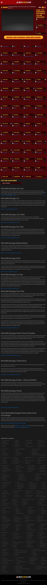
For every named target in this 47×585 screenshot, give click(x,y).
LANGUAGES (4, 442)
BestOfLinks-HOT (5, 521)
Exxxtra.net (40, 521)
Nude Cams (43, 563)
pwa (27, 445)
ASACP (23, 578)
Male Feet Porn (5, 485)
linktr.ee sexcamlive (30, 524)
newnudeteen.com (18, 518)
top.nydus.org (42, 470)
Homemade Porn (33, 560)
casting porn (31, 507)
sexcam (3, 533)
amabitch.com (42, 471)
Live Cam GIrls (25, 502)
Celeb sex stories (29, 446)
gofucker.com (29, 533)
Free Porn (17, 527)
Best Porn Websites (5, 511)
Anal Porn (44, 482)
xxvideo (3, 570)
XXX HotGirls (15, 460)
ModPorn (17, 450)
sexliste (3, 474)
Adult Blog (21, 478)
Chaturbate (16, 427)
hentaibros (15, 500)
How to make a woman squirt (41, 474)
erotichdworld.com (40, 492)
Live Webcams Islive (19, 565)
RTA (20, 578)
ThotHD (18, 482)
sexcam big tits (5, 479)
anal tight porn (43, 524)
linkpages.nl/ (4, 517)
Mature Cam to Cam (19, 471)
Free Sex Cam (43, 510)
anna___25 (4, 450)
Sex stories (4, 460)
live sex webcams (5, 453)
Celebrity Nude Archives (29, 520)
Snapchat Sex (4, 477)
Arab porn (18, 451)
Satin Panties (17, 570)
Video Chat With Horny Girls (21, 561)
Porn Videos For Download (18, 542)
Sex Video (18, 510)
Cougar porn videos (36, 549)
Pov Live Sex (18, 454)
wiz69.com (41, 532)
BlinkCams (18, 511)
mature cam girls (35, 450)
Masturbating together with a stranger (22, 568)
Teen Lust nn (29, 543)
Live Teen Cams (29, 443)
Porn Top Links (17, 517)
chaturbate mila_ (30, 535)
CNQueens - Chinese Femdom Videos (39, 454)
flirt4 (3, 488)
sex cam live (41, 500)
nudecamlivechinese (42, 442)
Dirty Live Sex (18, 560)
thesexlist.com (40, 518)
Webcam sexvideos (5, 518)
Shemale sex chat (41, 517)
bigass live (4, 513)
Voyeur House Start (5, 440)
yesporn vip (43, 557)
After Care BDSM (5, 563)
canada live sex (40, 515)
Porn (3, 536)
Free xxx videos (29, 440)
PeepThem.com (28, 492)
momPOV (37, 479)
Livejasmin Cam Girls (6, 475)
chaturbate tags (5, 454)
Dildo (9, 271)
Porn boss (27, 518)
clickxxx (17, 508)
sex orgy (17, 468)
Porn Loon (16, 493)
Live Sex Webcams (41, 445)
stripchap (43, 559)
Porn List (15, 535)
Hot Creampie (27, 461)
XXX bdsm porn (19, 470)
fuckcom (38, 493)
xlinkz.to (3, 502)
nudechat (44, 485)
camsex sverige (42, 533)
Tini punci (4, 540)
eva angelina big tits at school (7, 560)
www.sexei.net (15, 505)
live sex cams (21, 474)
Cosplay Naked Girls (20, 486)
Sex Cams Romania (29, 495)
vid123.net (18, 530)
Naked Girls (17, 442)
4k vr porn (39, 463)
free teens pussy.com (20, 557)
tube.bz (30, 508)
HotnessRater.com (33, 557)
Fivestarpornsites (17, 496)
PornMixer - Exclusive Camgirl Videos (39, 550)
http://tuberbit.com (42, 536)
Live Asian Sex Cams (32, 510)
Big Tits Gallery (42, 467)
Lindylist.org (25, 503)
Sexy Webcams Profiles (42, 520)
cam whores (4, 490)
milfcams (4, 535)
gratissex (31, 482)
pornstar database (33, 563)
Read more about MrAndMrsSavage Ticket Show (11, 374)
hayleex (39, 461)
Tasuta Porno (18, 465)
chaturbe (31, 561)
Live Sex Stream (38, 477)
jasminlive (29, 538)
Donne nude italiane (29, 490)
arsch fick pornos (43, 543)
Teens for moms (30, 525)
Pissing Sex (25, 500)
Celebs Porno (39, 568)
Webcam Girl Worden (32, 468)
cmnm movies (16, 495)
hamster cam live (19, 525)
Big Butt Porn (4, 463)
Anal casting (4, 467)
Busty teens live (41, 440)
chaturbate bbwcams (18, 536)
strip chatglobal (5, 527)
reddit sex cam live (20, 485)
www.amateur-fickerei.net (7, 470)
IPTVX (17, 507)
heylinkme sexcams (33, 483)
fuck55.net (4, 510)
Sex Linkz (15, 532)
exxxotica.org (4, 471)
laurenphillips (28, 442)
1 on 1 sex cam (15, 543)
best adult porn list (32, 485)
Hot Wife (17, 563)
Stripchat (21, 427)
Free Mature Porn (20, 483)
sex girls (26, 515)
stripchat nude (30, 470)
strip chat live (43, 560)
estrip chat (30, 513)
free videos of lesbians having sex (29, 499)
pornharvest (17, 520)
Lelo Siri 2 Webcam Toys (6, 520)
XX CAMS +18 (27, 463)
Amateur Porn (38, 478)
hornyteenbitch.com (6, 457)
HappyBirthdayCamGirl (34, 559)
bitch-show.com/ (16, 502)
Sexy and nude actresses (29, 460)
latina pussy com (42, 499)
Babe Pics (41, 542)
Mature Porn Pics (31, 467)
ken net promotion (18, 567)
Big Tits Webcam (5, 505)
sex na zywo (41, 538)
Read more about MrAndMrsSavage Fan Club (10, 237)
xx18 (42, 561)
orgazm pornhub (5, 542)
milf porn (16, 549)
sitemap (3, 451)
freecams (16, 555)
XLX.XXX (37, 475)
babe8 (24, 505)
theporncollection (5, 525)
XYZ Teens (44, 486)
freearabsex (29, 545)
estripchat (17, 446)
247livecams (34, 553)
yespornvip (44, 488)
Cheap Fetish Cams (5, 503)
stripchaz (4, 550)
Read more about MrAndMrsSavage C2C (9, 209)
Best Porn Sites (41, 446)
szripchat (38, 490)
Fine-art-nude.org (22, 477)
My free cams (27, 427)
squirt (17, 559)
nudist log (4, 446)
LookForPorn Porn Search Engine (21, 550)
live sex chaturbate (31, 465)
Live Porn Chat (18, 524)
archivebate (17, 425)
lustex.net (4, 546)
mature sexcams (16, 458)
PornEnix (43, 483)
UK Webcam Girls (18, 521)
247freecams (15, 457)
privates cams (4, 561)
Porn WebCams (5, 492)
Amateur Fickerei (5, 543)
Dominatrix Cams (29, 496)
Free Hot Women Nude (6, 524)
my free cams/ (17, 553)
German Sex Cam (5, 549)
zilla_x (16, 515)
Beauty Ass (4, 500)
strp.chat (29, 471)
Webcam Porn (31, 511)
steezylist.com (5, 565)
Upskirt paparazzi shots (6, 507)
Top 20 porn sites (5, 483)
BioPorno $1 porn (5, 443)
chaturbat (42, 525)
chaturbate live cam (5, 553)
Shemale (34, 552)
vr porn (26, 458)
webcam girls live (42, 502)
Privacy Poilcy (4, 461)
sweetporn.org (5, 555)
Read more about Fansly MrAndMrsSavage (9, 407)
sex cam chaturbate (33, 486)
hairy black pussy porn (42, 457)
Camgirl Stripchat (19, 453)
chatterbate (4, 545)
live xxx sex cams (17, 533)
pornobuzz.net (5, 552)
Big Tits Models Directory (6, 482)
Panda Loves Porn (30, 546)
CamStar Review (32, 488)
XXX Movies (4, 567)
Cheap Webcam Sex (42, 505)
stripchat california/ (40, 565)
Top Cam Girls (16, 492)
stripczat (17, 528)
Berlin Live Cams (43, 465)
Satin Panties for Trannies (41, 567)
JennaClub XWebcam (20, 513)
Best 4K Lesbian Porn (20, 467)
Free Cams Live (5, 499)
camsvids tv (40, 443)
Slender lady (34, 451)
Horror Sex (4, 530)
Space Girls (4, 486)
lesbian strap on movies (31, 540)
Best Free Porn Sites (22, 479)
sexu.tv (41, 527)
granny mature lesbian (18, 490)
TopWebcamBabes (35, 453)
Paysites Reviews (5, 559)
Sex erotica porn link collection (20, 552)
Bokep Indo (15, 499)
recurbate (22, 425)
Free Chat (10, 327)
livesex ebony (42, 468)
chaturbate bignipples (31, 530)
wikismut (42, 508)
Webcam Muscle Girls (6, 493)
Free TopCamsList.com (17, 461)
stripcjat (3, 508)
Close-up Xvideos (5, 468)
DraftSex (40, 503)
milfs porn (4, 528)
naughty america (18, 571)
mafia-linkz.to (4, 496)
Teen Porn (17, 443)
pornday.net (43, 511)
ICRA (26, 578)
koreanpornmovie (30, 542)
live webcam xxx (43, 545)
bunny (14, 540)
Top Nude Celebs (5, 465)
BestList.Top (21, 475)
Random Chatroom (40, 495)
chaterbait (14, 545)
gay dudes (17, 440)
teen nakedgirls (5, 571)
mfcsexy (3, 557)
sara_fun (3, 445)
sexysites (29, 527)
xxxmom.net (4, 458)
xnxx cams (4, 495)
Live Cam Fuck (16, 538)
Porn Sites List (15, 463)
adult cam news (5, 532)
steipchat (4, 478)
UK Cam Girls (19, 488)
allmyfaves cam (18, 445)
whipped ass (43, 513)
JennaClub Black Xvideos (29, 457)
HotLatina (14, 503)
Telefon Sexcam (28, 517)
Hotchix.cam (29, 528)
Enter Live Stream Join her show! (23, 37)
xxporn (42, 507)
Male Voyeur (15, 546)
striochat (27, 493)
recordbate (27, 425)
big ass (39, 458)
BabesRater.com (30, 532)
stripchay (41, 540)
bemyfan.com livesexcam (41, 496)
